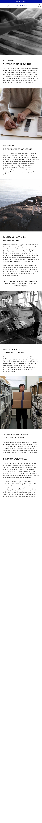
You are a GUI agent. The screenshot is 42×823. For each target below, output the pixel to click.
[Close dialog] (40, 398)
